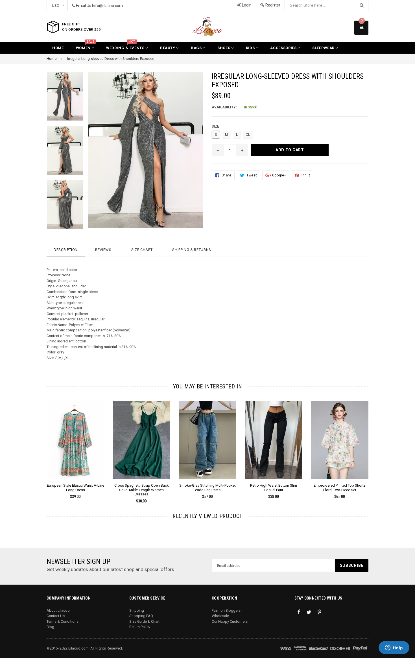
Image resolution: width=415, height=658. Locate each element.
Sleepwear (324, 48)
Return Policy (139, 627)
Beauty (168, 48)
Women (85, 46)
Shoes (224, 48)
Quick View (75, 446)
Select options (75, 436)
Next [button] (376, 444)
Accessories (284, 48)
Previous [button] (39, 444)
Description (66, 250)
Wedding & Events (125, 46)
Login (246, 5)
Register (272, 5)
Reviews (103, 250)
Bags (197, 48)
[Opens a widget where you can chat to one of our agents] (393, 648)
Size (215, 126)
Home (58, 48)
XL (248, 135)
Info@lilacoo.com (107, 5)
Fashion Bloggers (226, 610)
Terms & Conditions (62, 621)
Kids (251, 48)
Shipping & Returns (191, 250)
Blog (50, 627)
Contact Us (56, 616)
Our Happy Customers (230, 621)
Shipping (136, 610)
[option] (71, 452)
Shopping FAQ (141, 616)
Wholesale (220, 616)
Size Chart (142, 250)
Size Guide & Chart (144, 621)
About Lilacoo (58, 610)
